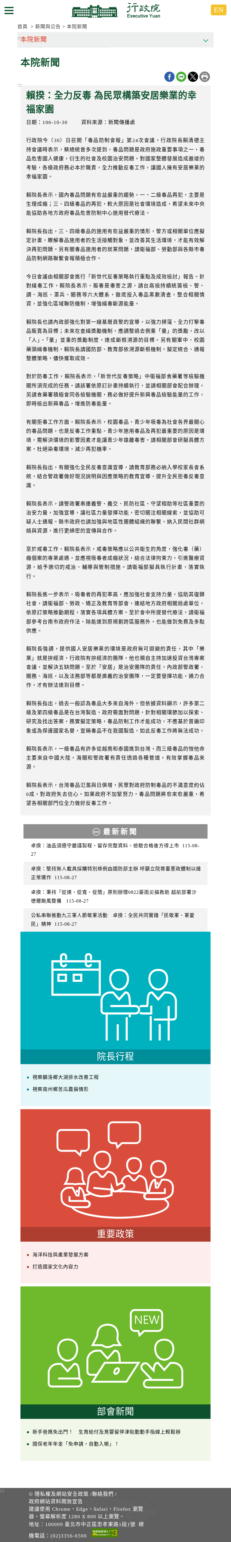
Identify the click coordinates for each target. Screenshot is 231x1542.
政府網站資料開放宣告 (56, 1501)
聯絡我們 (103, 1494)
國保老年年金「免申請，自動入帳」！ (75, 1443)
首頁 (22, 26)
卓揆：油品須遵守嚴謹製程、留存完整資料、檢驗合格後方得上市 (115, 850)
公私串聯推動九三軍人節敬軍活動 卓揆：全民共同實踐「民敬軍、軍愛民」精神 (113, 920)
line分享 (181, 76)
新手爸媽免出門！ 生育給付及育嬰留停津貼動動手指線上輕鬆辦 (106, 1431)
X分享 (193, 76)
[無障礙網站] (104, 1534)
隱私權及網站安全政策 (62, 1494)
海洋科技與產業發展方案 (60, 1254)
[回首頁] (115, 10)
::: (19, 84)
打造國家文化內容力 (55, 1266)
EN (218, 10)
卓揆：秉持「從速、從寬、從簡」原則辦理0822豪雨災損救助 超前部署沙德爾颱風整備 (114, 896)
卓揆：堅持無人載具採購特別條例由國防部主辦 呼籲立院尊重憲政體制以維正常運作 (116, 873)
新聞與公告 (48, 26)
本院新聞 (77, 26)
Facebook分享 (169, 76)
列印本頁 (204, 76)
